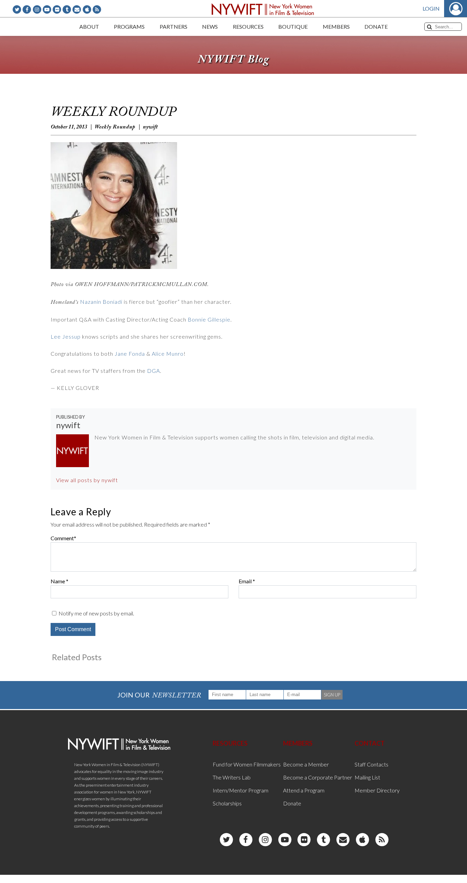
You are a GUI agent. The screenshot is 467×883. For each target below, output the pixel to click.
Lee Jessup (66, 336)
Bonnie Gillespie (209, 319)
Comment (62, 538)
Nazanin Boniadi (101, 301)
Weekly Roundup (115, 127)
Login (431, 8)
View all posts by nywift (87, 480)
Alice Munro (168, 353)
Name (58, 581)
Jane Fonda (130, 353)
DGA (153, 370)
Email (245, 581)
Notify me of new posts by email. (96, 613)
